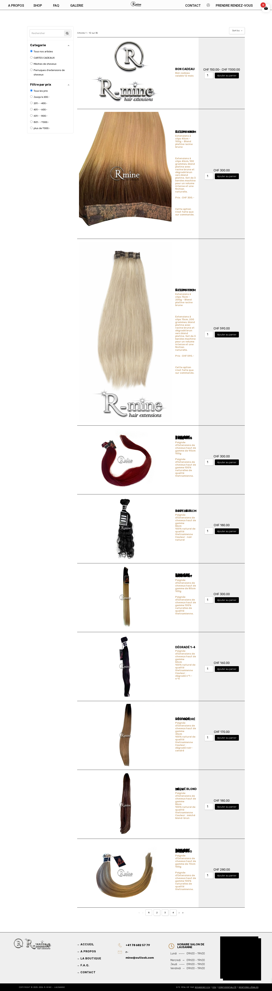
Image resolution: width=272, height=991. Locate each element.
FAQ (56, 5)
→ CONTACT (86, 972)
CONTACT (193, 5)
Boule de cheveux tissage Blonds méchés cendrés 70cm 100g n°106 (183, 851)
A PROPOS (16, 5)
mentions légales (248, 987)
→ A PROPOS (86, 951)
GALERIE (76, 5)
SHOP (37, 5)
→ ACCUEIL (85, 944)
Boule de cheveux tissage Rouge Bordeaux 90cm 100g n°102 (183, 438)
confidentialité (227, 987)
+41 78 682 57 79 (138, 945)
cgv (214, 987)
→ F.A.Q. (83, 965)
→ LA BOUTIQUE (89, 958)
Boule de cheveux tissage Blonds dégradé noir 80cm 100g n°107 (183, 575)
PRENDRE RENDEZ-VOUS (234, 5)
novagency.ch (202, 987)
